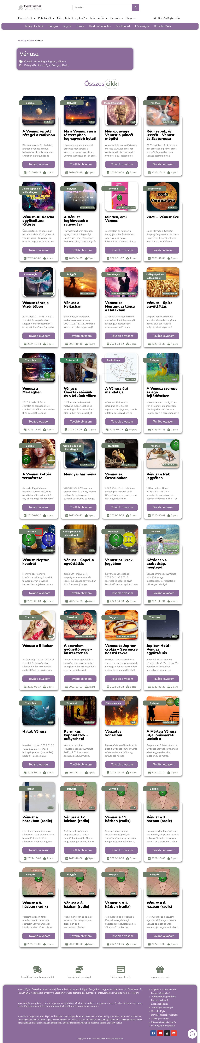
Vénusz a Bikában (37, 645)
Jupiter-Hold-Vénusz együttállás (159, 649)
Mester (50, 293)
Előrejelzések (113, 703)
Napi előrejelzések (159, 1003)
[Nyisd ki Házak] (85, 26)
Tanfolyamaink (104, 992)
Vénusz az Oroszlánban (116, 476)
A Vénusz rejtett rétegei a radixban (38, 133)
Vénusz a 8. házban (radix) (76, 904)
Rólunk (135, 992)
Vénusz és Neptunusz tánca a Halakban (120, 306)
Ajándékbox (157, 996)
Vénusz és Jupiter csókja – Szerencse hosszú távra (121, 649)
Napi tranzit (120, 989)
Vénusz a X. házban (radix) (159, 819)
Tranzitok (154, 102)
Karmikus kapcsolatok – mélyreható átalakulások (76, 737)
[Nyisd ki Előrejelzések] (34, 18)
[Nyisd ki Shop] (134, 18)
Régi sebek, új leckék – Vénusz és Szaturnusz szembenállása (161, 137)
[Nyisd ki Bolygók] (60, 26)
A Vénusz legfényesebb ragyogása (76, 221)
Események (154, 188)
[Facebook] (153, 1033)
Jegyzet (52, 61)
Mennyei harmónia (80, 474)
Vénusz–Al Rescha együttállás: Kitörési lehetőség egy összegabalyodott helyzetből (38, 226)
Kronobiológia (80, 989)
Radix (65, 65)
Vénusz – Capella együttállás (79, 561)
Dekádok (36, 989)
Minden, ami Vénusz (116, 219)
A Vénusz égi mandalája (116, 390)
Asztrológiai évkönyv (42, 992)
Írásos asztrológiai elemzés (163, 1022)
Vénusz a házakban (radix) (37, 819)
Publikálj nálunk (121, 992)
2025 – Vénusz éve (163, 217)
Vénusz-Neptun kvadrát (35, 561)
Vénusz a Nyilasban (72, 304)
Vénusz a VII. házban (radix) (118, 904)
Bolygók (56, 65)
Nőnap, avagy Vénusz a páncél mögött (119, 135)
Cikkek (31, 40)
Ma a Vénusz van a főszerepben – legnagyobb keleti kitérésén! (80, 137)
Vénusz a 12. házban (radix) (76, 819)
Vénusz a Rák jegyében (158, 476)
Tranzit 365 (24, 992)
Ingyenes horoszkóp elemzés (164, 1014)
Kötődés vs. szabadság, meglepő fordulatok (157, 565)
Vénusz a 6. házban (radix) (159, 904)
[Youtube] (160, 1033)
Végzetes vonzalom (113, 733)
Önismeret (72, 360)
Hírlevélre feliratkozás (163, 1025)
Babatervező (134, 989)
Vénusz (62, 61)
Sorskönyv (59, 992)
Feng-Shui (94, 989)
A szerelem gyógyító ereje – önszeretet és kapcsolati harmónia (78, 653)
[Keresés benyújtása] (135, 7)
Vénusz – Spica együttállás (159, 304)
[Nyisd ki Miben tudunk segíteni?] (86, 18)
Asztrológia (40, 61)
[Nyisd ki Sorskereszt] (132, 26)
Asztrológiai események (162, 1007)
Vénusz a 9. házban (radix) (35, 904)
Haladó (91, 122)
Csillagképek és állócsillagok (31, 190)
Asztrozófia (49, 989)
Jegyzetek (107, 989)
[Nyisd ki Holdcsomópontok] (112, 26)
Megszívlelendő (113, 102)
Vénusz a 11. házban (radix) (118, 819)
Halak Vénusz (34, 731)
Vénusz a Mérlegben (32, 390)
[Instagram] (167, 1033)
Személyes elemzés (160, 1018)
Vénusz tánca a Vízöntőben (35, 304)
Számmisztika (64, 989)
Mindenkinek (48, 122)
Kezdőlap (22, 40)
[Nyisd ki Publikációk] (53, 18)
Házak (30, 788)
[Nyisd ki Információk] (106, 18)
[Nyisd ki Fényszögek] (151, 26)
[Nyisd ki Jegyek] (73, 26)
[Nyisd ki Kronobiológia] (172, 26)
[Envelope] (174, 1033)
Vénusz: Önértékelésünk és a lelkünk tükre (80, 392)
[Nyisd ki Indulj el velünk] (45, 26)
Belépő (165, 122)
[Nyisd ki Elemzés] (122, 18)
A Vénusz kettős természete (36, 476)
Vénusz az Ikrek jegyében (119, 561)
